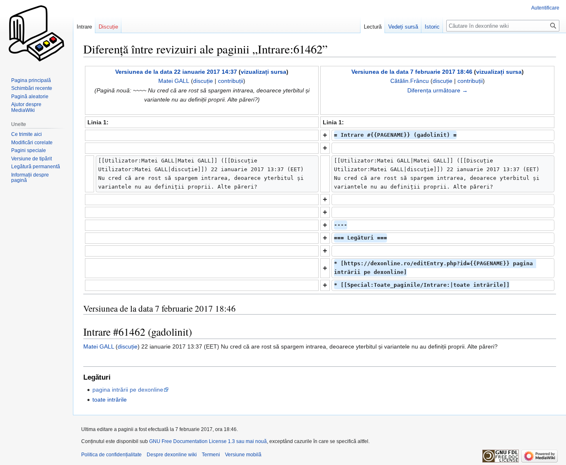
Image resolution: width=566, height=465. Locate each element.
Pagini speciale (28, 150)
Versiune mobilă (243, 455)
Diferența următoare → (437, 90)
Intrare (84, 27)
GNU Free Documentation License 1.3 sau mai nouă (208, 441)
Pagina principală (31, 80)
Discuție (108, 27)
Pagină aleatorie (29, 96)
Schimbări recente (31, 88)
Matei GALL (98, 346)
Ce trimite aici (26, 134)
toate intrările (109, 399)
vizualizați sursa (263, 71)
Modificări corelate (32, 142)
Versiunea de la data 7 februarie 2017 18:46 (411, 71)
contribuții (230, 81)
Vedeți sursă (403, 27)
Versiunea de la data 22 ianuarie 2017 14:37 (176, 71)
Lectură (373, 27)
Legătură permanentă (35, 167)
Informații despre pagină (30, 178)
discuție (203, 81)
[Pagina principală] (36, 33)
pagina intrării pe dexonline (127, 389)
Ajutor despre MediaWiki (26, 107)
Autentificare (545, 8)
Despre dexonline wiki (172, 455)
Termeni (211, 455)
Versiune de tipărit (31, 159)
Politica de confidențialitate (111, 455)
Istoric (432, 27)
